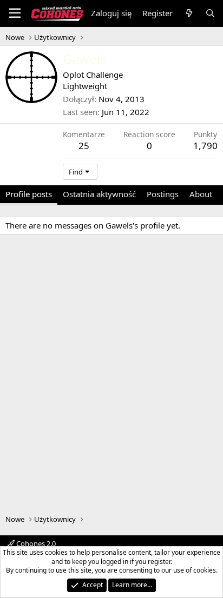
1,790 (205, 145)
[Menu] (15, 13)
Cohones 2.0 (35, 543)
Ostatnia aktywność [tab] (99, 194)
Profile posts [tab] (28, 194)
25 (83, 145)
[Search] (210, 13)
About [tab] (200, 194)
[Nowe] (188, 13)
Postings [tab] (163, 194)
